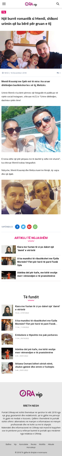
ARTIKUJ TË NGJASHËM (31, 238)
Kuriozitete (23, 444)
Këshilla (42, 444)
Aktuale (51, 444)
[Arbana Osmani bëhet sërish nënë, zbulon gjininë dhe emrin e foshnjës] (7, 368)
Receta (33, 444)
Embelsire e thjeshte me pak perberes (36, 334)
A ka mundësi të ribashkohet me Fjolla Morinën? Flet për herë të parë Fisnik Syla (38, 262)
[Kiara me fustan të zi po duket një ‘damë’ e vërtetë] (8, 249)
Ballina (8, 444)
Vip (3, 12)
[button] (58, 4)
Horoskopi (31, 447)
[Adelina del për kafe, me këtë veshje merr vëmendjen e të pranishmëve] (8, 275)
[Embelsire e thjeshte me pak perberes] (7, 339)
